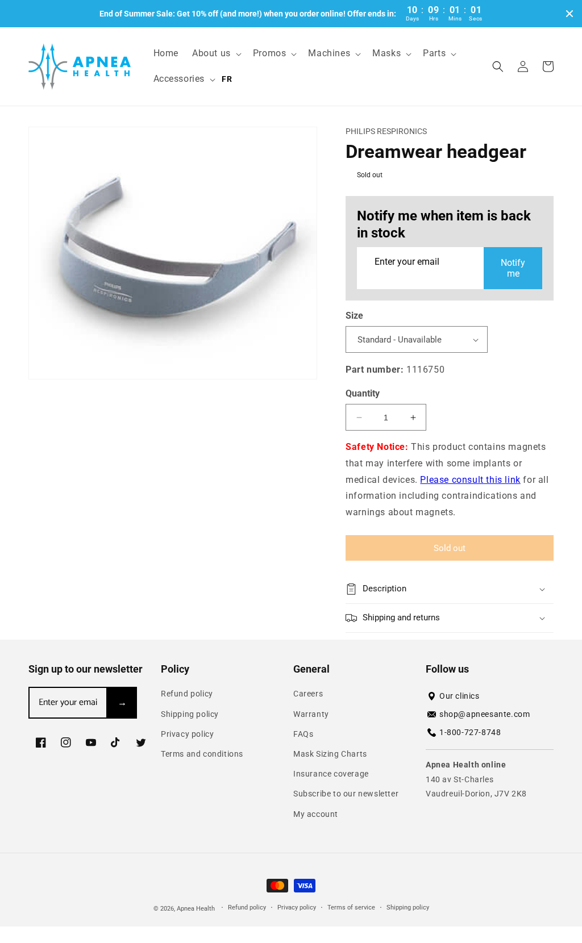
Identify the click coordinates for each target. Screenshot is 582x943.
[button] (215, 53)
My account (315, 814)
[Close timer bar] (569, 13)
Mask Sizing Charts (330, 753)
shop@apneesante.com (484, 714)
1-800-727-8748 (470, 732)
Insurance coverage (331, 773)
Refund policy (187, 693)
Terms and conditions (202, 753)
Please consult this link (470, 479)
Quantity (363, 393)
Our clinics (459, 695)
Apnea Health (197, 908)
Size (354, 315)
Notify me (513, 268)
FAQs (303, 733)
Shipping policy (190, 714)
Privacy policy (187, 733)
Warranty (311, 714)
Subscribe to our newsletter (345, 793)
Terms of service (351, 907)
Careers (308, 693)
